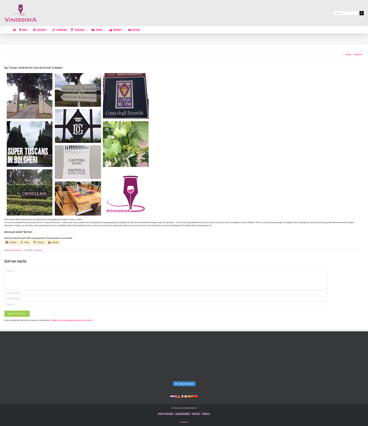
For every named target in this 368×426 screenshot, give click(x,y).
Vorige (348, 54)
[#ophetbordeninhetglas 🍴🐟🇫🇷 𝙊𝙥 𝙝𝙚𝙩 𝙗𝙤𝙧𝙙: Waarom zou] (39, 359)
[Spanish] (189, 396)
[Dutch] (172, 396)
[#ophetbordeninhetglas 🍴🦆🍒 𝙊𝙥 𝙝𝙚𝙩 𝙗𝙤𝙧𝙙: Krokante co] (184, 359)
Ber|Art (185, 422)
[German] (179, 396)
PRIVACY (206, 414)
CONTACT (196, 414)
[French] (182, 396)
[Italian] (185, 396)
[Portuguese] (192, 396)
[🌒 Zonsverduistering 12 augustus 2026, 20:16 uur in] (328, 359)
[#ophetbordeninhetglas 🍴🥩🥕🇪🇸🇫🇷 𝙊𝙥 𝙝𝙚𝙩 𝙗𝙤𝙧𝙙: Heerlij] (111, 359)
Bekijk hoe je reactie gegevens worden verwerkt (72, 320)
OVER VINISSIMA (166, 414)
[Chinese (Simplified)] (196, 396)
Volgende (357, 54)
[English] (175, 396)
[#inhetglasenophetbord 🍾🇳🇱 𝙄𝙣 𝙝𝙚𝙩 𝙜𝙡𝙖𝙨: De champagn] (256, 359)
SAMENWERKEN (182, 414)
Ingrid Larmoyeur (15, 250)
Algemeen (38, 250)
